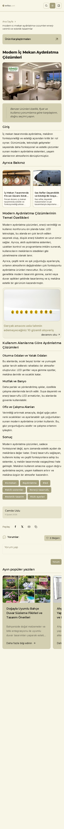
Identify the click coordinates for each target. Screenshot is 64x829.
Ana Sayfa (7, 21)
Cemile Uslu (12, 510)
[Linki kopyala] (36, 527)
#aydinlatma (30, 483)
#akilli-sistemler (14, 489)
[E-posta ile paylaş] (29, 527)
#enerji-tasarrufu (39, 489)
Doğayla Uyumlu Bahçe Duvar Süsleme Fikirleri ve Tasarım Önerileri (24, 613)
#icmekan (10, 483)
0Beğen (55, 538)
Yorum (56, 561)
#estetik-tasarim (14, 496)
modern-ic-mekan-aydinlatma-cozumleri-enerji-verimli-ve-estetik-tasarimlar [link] (28, 27)
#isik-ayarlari (37, 496)
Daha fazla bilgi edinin (19, 643)
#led (45, 483)
